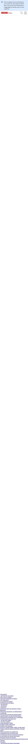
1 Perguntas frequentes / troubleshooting (11, 711)
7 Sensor (2, 740)
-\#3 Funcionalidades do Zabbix (8, 698)
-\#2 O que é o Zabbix (6, 697)
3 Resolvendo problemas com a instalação (11, 717)
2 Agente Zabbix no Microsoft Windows (10, 716)
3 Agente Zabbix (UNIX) (6, 723)
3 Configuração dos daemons (8, 719)
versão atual (7, 7)
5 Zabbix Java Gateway (6, 726)
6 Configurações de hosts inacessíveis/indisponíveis (14, 739)
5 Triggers (2, 742)
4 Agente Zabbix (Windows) (7, 724)
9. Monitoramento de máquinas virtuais (10, 708)
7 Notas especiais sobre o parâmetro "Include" (12, 729)
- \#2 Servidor (4, 704)
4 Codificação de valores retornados (10, 736)
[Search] (21, 13)
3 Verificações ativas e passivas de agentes (11, 734)
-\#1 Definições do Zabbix (7, 703)
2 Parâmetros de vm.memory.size (9, 733)
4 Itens (2, 730)
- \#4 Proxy (3, 707)
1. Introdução (3, 694)
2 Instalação (3, 713)
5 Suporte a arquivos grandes (8, 737)
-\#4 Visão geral (4, 700)
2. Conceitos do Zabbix (6, 701)
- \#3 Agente (3, 706)
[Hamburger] (25, 13)
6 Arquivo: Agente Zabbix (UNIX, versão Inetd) (12, 727)
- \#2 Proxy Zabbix (5, 721)
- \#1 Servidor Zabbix (5, 720)
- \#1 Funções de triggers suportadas (10, 743)
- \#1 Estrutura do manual (6, 695)
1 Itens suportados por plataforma (9, 731)
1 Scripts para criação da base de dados (10, 714)
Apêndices (3, 710)
